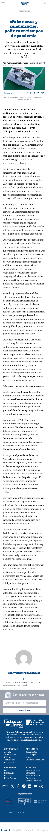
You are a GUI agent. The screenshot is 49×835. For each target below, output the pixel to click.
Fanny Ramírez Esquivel (17, 63)
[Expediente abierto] (40, 801)
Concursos (30, 773)
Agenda (7, 752)
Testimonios (9, 760)
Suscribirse (24, 710)
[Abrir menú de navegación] (3, 3)
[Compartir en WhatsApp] (26, 93)
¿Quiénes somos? (33, 770)
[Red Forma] (9, 801)
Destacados (9, 762)
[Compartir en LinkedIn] (38, 93)
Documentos (31, 752)
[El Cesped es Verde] (24, 801)
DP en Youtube (10, 778)
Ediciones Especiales (35, 760)
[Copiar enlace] (42, 93)
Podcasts (8, 770)
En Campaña (9, 775)
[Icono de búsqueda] (45, 3)
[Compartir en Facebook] (34, 93)
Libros (28, 757)
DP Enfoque (31, 755)
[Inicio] (24, 3)
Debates (7, 757)
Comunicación (24, 12)
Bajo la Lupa (9, 773)
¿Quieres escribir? (33, 775)
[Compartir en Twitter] (31, 93)
